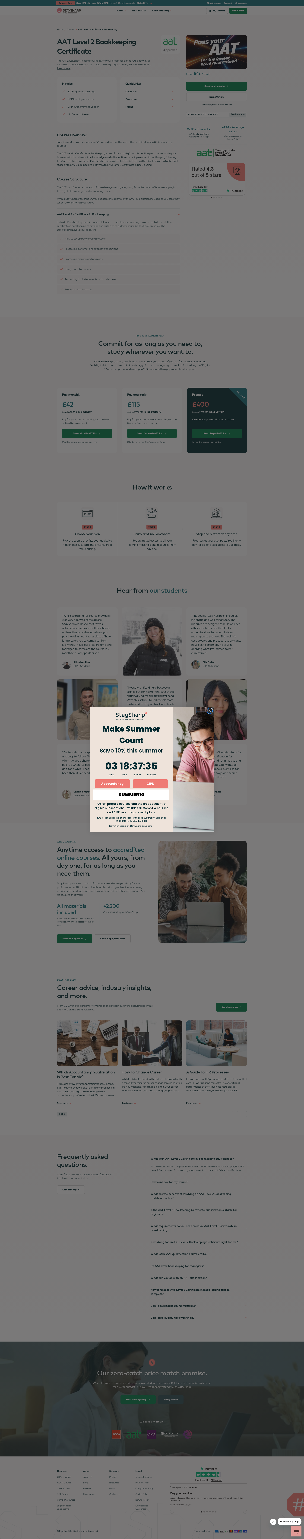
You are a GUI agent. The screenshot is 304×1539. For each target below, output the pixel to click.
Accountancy (112, 783)
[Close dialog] (209, 711)
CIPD (150, 783)
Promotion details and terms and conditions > (131, 826)
